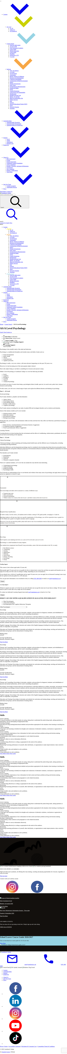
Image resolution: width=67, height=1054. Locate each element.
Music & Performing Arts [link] (16, 98)
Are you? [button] (9, 27)
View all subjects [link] (14, 70)
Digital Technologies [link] (15, 83)
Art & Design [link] (13, 73)
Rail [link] (11, 101)
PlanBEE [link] (12, 54)
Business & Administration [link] (17, 78)
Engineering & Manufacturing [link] (17, 86)
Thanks (2, 581)
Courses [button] (5, 14)
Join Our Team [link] (7, 317)
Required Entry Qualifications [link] (8, 511)
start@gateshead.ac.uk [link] (55, 578)
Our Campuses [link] (10, 169)
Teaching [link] (12, 108)
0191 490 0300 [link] (38, 578)
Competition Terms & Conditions (46, 1046)
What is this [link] (6, 343)
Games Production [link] (14, 91)
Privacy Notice (4, 1046)
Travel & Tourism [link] (14, 107)
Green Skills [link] (13, 49)
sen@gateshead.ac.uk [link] (33, 592)
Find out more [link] (3, 876)
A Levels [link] (12, 72)
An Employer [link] (13, 31)
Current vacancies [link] (11, 186)
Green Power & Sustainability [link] (17, 92)
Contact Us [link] (3, 223)
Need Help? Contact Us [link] (6, 191)
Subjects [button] (9, 69)
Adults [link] (8, 140)
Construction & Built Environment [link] (19, 81)
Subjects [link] (9, 234)
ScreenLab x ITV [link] (14, 55)
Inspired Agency (6, 1052)
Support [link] (5, 292)
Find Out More (4, 642)
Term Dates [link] (10, 172)
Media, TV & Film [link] (15, 97)
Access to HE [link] (13, 46)
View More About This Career (8, 753)
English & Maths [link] (14, 88)
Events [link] (8, 160)
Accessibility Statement (14, 1046)
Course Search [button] (10, 43)
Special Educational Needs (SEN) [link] (18, 104)
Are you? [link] (9, 228)
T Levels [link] (12, 56)
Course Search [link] (10, 273)
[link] (19, 14)
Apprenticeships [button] (7, 121)
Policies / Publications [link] (12, 170)
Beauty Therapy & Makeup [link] (17, 76)
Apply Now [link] (9, 223)
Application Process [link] (12, 187)
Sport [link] (11, 105)
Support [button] (5, 137)
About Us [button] (5, 157)
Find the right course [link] (15, 45)
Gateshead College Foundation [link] (14, 163)
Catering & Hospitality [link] (15, 79)
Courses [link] (5, 227)
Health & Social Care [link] (15, 95)
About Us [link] (5, 301)
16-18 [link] (8, 139)
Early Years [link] (13, 85)
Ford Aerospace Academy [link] (16, 48)
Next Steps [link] (3, 537)
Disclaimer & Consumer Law (29, 1046)
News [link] (4, 188)
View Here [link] (3, 943)
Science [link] (12, 102)
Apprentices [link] (10, 142)
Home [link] (1, 324)
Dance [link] (11, 82)
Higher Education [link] (14, 51)
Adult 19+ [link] (12, 29)
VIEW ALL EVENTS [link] (6, 927)
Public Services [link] (14, 99)
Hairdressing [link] (13, 94)
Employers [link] (6, 145)
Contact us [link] (9, 332)
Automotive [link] (13, 75)
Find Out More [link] (7, 346)
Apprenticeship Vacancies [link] (13, 122)
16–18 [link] (11, 28)
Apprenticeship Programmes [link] (14, 124)
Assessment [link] (3, 488)
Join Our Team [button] (7, 184)
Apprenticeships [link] (7, 286)
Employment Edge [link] (11, 161)
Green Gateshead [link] (11, 164)
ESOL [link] (11, 89)
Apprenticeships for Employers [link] (15, 125)
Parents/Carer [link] (10, 143)
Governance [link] (10, 167)
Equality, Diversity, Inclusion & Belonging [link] (18, 166)
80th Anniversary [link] (11, 159)
